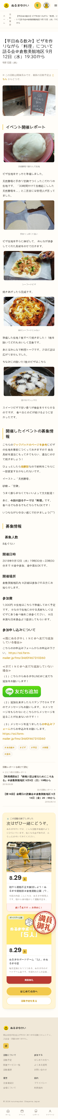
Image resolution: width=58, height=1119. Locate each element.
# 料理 (45, 747)
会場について (9, 1088)
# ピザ (23, 747)
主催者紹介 (8, 1083)
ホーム (4, 19)
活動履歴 (10, 19)
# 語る (7, 754)
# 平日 (34, 747)
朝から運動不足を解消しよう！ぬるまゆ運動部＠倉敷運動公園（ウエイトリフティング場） (28, 891)
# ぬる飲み (10, 747)
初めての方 (37, 5)
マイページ (46, 5)
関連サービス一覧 (11, 1065)
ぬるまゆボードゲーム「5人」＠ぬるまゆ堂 (28, 961)
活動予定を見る (29, 1000)
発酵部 (25, 466)
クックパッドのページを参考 (30, 444)
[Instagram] (6, 1046)
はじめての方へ (29, 991)
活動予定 (7, 1060)
